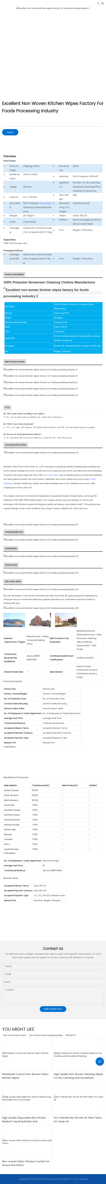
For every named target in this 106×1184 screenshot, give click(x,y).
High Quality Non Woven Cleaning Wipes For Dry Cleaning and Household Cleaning (78, 1076)
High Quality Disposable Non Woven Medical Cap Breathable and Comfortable (24, 1119)
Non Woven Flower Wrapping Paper (46, 1035)
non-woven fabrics (51, 475)
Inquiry (10, 132)
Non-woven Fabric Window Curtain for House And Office (25, 1163)
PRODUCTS (71, 1035)
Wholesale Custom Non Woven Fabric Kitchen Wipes (25, 1076)
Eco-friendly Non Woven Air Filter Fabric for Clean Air (78, 1119)
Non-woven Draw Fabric (14, 1035)
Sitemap (83, 1179)
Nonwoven (45, 203)
